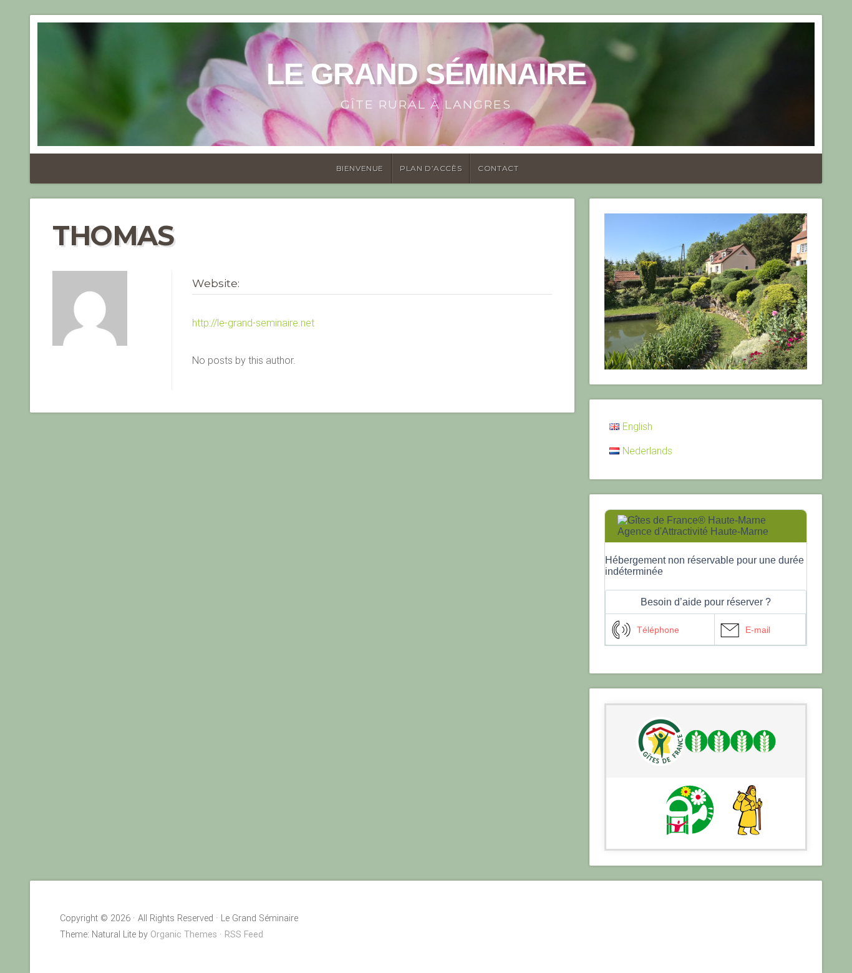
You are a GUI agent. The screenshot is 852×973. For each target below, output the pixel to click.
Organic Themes (183, 934)
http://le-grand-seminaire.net (253, 323)
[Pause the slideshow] (769, 291)
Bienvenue (360, 168)
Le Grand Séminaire (426, 73)
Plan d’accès (431, 168)
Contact (498, 168)
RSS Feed (244, 934)
